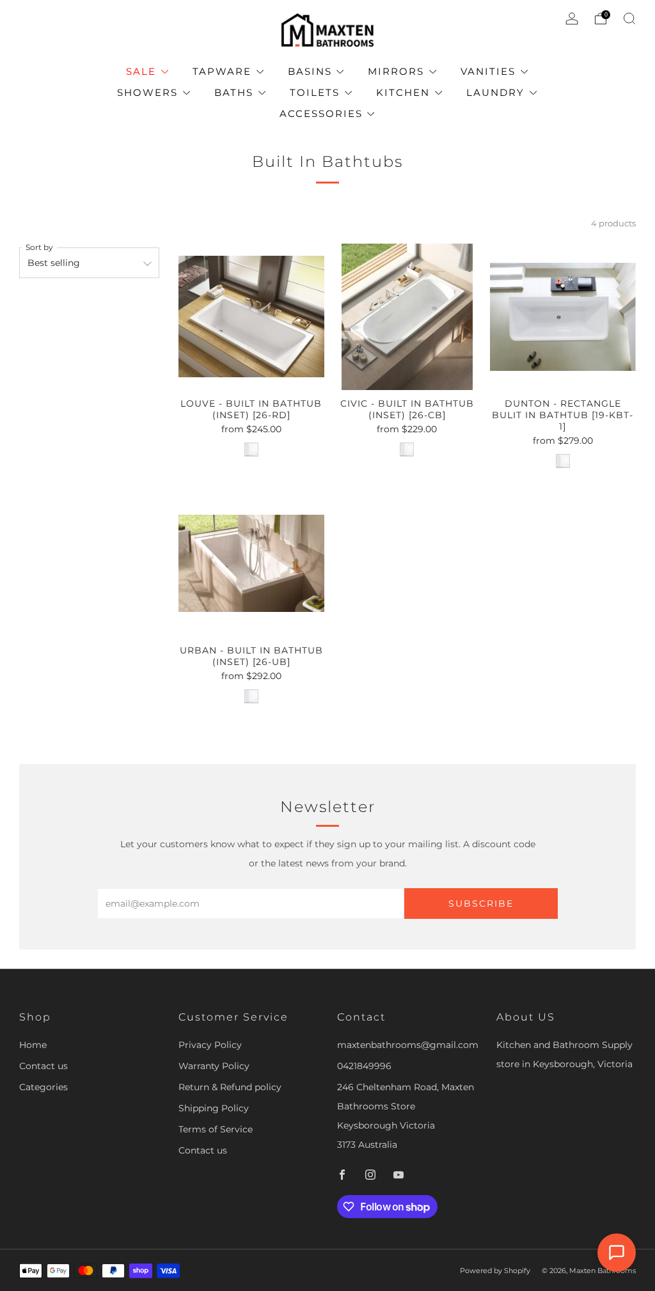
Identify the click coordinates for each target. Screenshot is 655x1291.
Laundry (495, 92)
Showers (147, 92)
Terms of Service (215, 1129)
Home (33, 1045)
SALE (141, 71)
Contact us (43, 1066)
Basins (310, 71)
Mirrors (396, 71)
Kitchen (403, 92)
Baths (233, 92)
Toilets (315, 92)
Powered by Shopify (495, 1270)
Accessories (321, 113)
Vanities (488, 71)
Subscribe (481, 903)
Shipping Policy (213, 1108)
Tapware (222, 71)
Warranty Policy (213, 1066)
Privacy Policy (210, 1045)
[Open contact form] (616, 1252)
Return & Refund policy (229, 1087)
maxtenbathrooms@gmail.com (407, 1045)
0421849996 (364, 1066)
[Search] (629, 18)
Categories (43, 1087)
